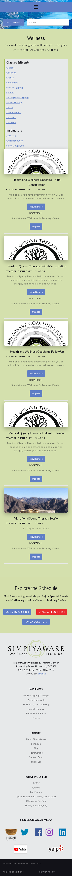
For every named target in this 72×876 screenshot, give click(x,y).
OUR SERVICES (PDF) (17, 611)
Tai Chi (9, 107)
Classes (10, 67)
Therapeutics (13, 112)
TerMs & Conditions (13, 872)
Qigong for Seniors (36, 801)
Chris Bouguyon (14, 140)
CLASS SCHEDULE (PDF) (52, 611)
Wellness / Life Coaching (36, 704)
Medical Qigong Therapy (36, 695)
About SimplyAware (36, 739)
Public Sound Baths (36, 713)
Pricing (36, 717)
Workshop (11, 122)
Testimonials (36, 752)
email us (42, 673)
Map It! (36, 226)
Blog (36, 748)
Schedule (36, 743)
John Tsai (11, 135)
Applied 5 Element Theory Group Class (36, 796)
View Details (36, 206)
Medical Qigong (14, 87)
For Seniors (12, 82)
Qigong (10, 92)
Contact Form (36, 757)
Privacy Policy (47, 872)
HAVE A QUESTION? (36, 621)
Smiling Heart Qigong (17, 97)
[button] (36, 7)
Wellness (11, 117)
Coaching (11, 72)
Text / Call (36, 761)
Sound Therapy (14, 102)
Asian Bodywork (36, 700)
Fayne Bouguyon (15, 145)
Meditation (36, 792)
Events (10, 77)
